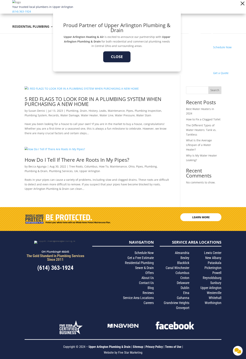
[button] (242, 3)
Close (117, 56)
